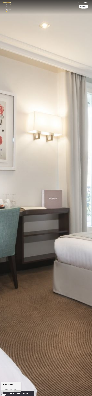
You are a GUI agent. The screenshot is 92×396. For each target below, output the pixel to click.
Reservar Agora (83, 6)
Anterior (4, 393)
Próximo (32, 393)
